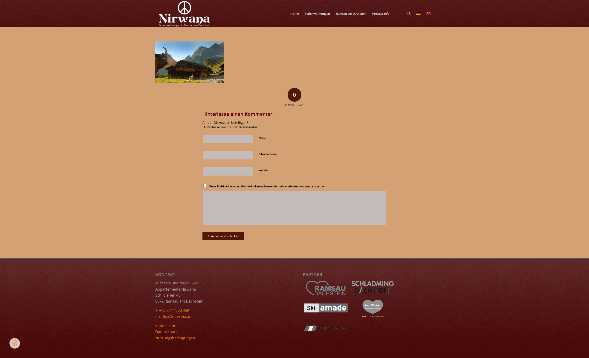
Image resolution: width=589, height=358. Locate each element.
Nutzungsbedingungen (175, 338)
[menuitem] (294, 13)
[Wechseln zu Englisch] (401, 13)
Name (262, 138)
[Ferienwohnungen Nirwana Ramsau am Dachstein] (184, 13)
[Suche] (408, 13)
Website (263, 170)
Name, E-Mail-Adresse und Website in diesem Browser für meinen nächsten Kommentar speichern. (268, 186)
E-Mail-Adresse (268, 154)
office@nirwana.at (175, 316)
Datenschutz (166, 331)
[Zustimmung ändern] (14, 343)
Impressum (165, 325)
